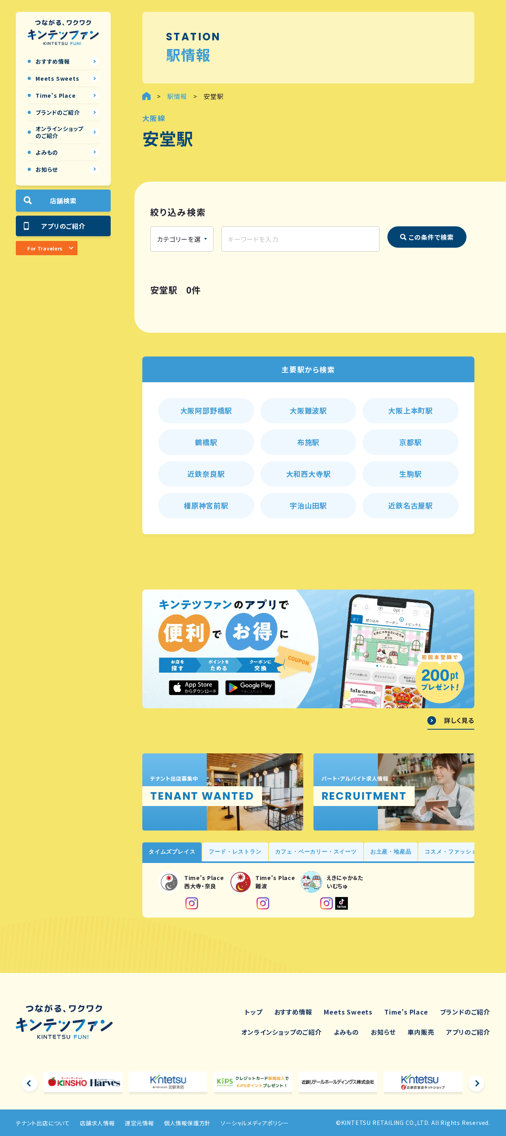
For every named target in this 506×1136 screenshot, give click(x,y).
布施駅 (308, 442)
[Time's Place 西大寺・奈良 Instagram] (191, 903)
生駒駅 (410, 473)
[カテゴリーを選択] (181, 239)
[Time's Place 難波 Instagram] (263, 903)
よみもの (346, 1032)
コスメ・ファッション (454, 851)
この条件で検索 (431, 237)
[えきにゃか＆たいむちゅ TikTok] (341, 903)
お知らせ (383, 1032)
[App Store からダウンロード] (194, 687)
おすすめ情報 (293, 1012)
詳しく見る (459, 720)
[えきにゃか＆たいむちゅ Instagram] (326, 903)
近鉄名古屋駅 (410, 505)
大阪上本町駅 (410, 410)
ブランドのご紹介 (465, 1012)
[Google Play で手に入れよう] (250, 687)
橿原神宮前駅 (206, 505)
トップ (253, 1012)
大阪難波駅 (308, 410)
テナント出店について (43, 1123)
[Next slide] (476, 1083)
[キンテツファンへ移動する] (146, 96)
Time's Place (406, 1012)
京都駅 (410, 442)
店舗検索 (63, 200)
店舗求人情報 (97, 1123)
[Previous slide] (30, 1083)
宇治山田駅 (308, 505)
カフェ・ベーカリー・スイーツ (316, 851)
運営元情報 (139, 1123)
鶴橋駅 (206, 442)
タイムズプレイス (172, 851)
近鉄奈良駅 (206, 473)
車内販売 (421, 1032)
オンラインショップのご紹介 (281, 1032)
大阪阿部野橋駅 (206, 410)
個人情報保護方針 (187, 1123)
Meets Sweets (348, 1012)
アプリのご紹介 (63, 225)
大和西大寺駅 (308, 473)
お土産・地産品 (391, 851)
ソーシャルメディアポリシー (255, 1123)
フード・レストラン (235, 851)
